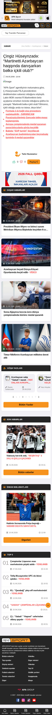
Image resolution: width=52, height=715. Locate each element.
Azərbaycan (36, 46)
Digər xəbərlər (37, 713)
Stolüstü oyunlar (8, 668)
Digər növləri (33, 660)
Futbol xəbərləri (8, 672)
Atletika (31, 656)
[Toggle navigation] (48, 25)
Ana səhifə (5, 713)
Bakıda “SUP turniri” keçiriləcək (22, 131)
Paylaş (33, 162)
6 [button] (32, 397)
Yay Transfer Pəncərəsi (15, 33)
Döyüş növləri (7, 664)
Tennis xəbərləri (8, 676)
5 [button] (29, 397)
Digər (4, 680)
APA (6, 87)
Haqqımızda (32, 676)
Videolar (31, 664)
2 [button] (19, 397)
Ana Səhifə (25, 46)
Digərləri (26, 540)
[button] (13, 397)
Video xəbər (46, 713)
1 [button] (16, 397)
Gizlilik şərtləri (33, 672)
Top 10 (30, 668)
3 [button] (22, 397)
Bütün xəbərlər (26, 472)
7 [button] (35, 397)
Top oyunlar (6, 660)
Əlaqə (30, 680)
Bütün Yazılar (26, 405)
